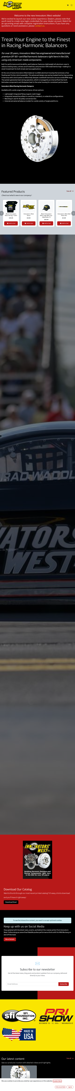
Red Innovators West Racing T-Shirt (64, 215)
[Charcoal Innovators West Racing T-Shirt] (46, 206)
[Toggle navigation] (72, 5)
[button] (2, 213)
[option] (37, 213)
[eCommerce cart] (68, 5)
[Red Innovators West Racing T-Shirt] (64, 206)
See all (69, 191)
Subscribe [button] (63, 984)
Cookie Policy (57, 1081)
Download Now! (11, 902)
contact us (39, 26)
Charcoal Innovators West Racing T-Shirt (46, 215)
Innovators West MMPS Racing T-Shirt (28, 215)
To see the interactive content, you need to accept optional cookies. (37, 920)
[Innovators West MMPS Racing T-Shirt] (28, 206)
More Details (9, 939)
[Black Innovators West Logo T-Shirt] (11, 206)
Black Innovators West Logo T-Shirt (11, 215)
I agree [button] (70, 1087)
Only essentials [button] (60, 1087)
